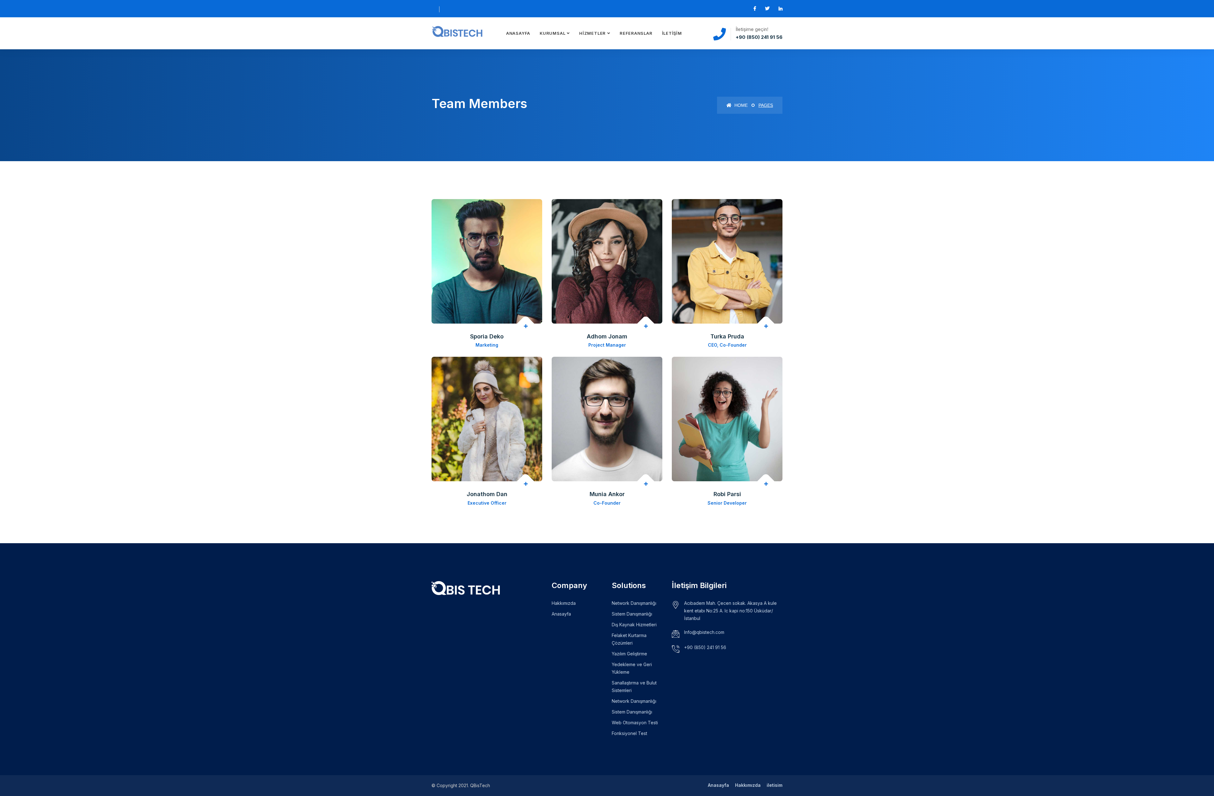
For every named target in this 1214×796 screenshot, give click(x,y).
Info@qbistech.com (704, 632)
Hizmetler (592, 33)
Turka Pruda (727, 336)
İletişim (672, 33)
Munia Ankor (607, 494)
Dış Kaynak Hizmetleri (634, 624)
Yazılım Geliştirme (629, 653)
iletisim (774, 785)
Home (740, 105)
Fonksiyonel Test (629, 733)
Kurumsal (552, 33)
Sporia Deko (487, 336)
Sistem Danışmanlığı (632, 614)
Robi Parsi (727, 494)
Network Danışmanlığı (634, 603)
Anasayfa (518, 33)
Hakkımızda (564, 603)
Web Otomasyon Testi (635, 722)
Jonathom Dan (487, 494)
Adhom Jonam (607, 336)
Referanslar (636, 33)
